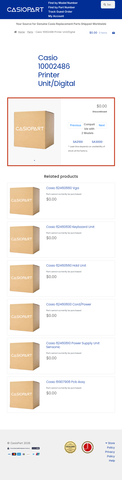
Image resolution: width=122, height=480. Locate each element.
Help (112, 460)
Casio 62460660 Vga (62, 188)
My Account (56, 16)
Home (21, 32)
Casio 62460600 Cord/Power (68, 304)
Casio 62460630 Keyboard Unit (70, 227)
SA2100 (78, 141)
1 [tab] (34, 160)
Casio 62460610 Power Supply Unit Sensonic (73, 345)
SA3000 (97, 141)
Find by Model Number (63, 2)
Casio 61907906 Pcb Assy (65, 382)
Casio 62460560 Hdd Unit (66, 265)
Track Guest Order (60, 11)
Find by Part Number (61, 7)
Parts (30, 32)
